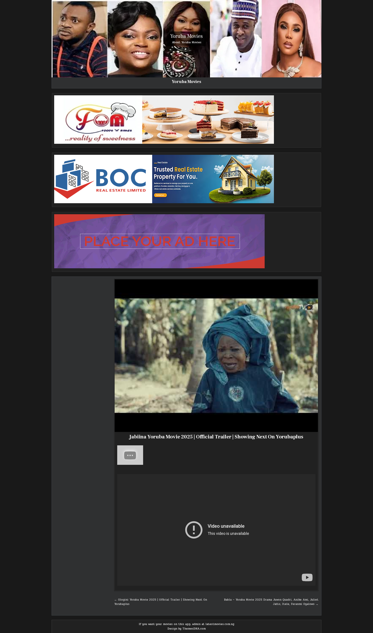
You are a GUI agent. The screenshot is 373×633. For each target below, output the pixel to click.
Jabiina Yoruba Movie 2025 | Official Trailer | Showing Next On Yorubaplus (216, 436)
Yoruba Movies (186, 36)
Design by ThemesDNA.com (187, 629)
